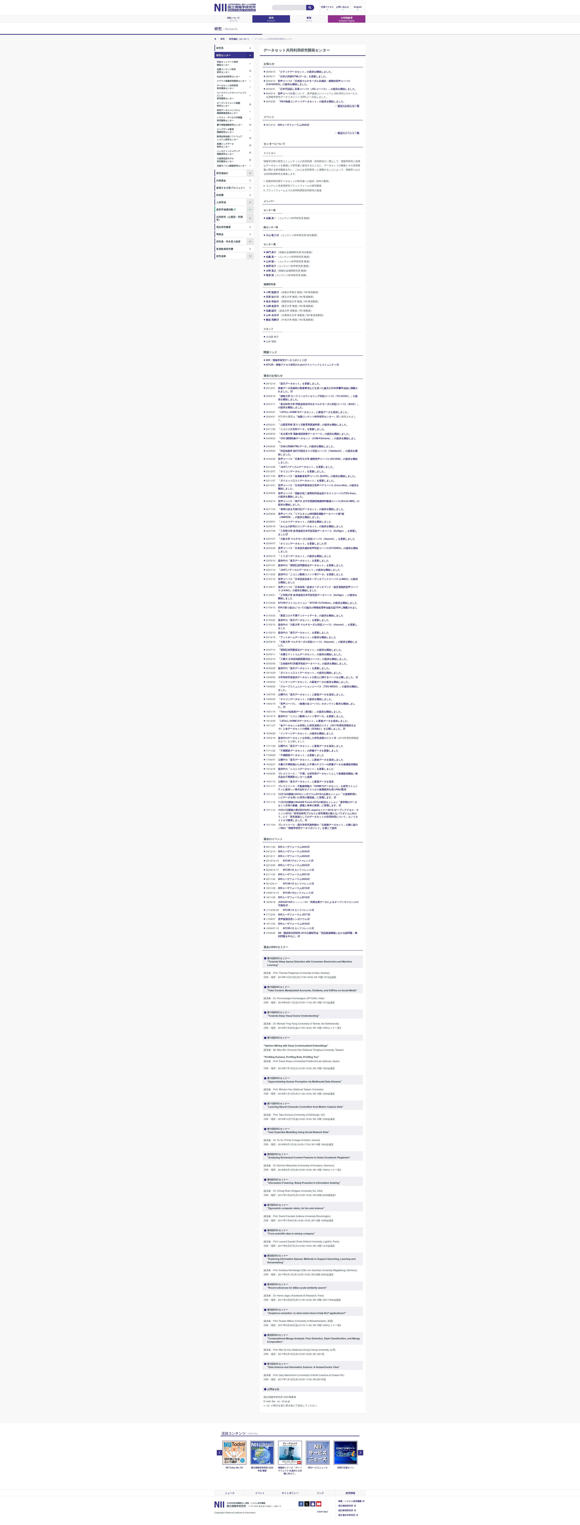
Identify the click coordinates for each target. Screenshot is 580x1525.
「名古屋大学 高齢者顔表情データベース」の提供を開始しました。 (314, 433)
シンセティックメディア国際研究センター (228, 152)
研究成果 (221, 256)
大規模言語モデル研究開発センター (225, 160)
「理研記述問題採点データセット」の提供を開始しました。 (310, 649)
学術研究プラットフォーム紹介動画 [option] (345, 1469)
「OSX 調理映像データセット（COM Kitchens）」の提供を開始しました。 (317, 439)
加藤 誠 (270, 310)
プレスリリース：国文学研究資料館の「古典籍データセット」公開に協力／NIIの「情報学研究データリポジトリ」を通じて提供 (318, 826)
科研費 (220, 195)
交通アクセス (327, 6)
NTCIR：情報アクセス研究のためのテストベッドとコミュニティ (301, 364)
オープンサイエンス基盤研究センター (228, 104)
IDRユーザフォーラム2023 (292, 856)
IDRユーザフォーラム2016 (292, 923)
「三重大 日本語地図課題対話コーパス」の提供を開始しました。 (313, 659)
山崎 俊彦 (271, 306)
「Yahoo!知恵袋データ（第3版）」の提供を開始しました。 (310, 711)
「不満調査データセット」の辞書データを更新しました (308, 750)
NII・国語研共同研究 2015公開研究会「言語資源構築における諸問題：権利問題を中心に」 (317, 934)
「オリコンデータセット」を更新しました (301, 543)
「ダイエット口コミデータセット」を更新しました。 (307, 480)
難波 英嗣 (271, 319)
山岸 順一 (271, 261)
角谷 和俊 (271, 301)
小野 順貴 (271, 292)
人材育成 (221, 202)
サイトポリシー (290, 1493)
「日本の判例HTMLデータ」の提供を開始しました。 (307, 446)
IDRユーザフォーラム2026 (292, 124)
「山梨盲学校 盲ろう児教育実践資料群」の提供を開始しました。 (313, 424)
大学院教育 (347, 19)
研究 (271, 19)
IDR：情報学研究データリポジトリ (285, 360)
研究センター (223, 55)
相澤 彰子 (271, 266)
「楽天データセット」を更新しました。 (300, 383)
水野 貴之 (271, 270)
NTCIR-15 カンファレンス (297, 883)
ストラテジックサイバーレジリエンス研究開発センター (231, 95)
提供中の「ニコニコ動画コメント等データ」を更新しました (310, 574)
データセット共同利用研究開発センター (227, 87)
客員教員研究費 (224, 249)
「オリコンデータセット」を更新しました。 (302, 471)
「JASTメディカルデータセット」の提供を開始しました (309, 569)
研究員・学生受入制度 (228, 241)
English (358, 6)
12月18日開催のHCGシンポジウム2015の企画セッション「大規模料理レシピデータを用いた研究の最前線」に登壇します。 (317, 795)
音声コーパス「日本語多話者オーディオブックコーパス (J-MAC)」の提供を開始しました (318, 580)
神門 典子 (271, 252)
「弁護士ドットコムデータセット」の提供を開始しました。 (310, 654)
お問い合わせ (342, 6)
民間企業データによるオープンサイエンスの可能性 (318, 903)
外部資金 (221, 180)
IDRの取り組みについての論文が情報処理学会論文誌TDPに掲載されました (317, 609)
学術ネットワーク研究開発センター (227, 63)
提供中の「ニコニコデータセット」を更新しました (306, 768)
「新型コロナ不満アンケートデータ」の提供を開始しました (310, 615)
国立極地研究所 (345, 1505)
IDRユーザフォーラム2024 (292, 851)
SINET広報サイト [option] (262, 1467)
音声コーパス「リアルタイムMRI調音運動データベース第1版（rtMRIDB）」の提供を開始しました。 (311, 515)
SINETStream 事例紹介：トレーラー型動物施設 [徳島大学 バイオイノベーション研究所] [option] (317, 1472)
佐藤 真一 (271, 218)
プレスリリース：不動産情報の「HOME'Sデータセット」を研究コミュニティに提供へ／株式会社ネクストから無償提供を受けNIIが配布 (318, 787)
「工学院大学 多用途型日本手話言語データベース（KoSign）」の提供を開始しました (317, 596)
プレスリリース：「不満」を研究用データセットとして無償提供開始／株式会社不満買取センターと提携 (318, 775)
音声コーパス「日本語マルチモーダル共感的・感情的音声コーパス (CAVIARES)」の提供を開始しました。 (308, 82)
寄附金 (220, 234)
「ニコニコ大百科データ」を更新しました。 (302, 429)
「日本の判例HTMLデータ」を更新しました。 (303, 76)
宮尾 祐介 (271, 296)
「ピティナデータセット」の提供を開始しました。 (305, 71)
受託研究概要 (223, 227)
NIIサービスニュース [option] (234, 1467)
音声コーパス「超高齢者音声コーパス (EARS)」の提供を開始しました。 (317, 476)
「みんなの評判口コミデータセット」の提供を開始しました (310, 526)
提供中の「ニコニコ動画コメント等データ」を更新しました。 (312, 716)
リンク (320, 1493)
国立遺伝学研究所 (346, 1514)
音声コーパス (285, 93)
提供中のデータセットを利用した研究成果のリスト (306, 738)
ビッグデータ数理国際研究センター (225, 130)
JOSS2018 (284, 902)
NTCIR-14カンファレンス (297, 892)
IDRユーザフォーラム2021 (292, 874)
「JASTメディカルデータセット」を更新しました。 (306, 466)
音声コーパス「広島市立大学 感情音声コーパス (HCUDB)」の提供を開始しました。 (318, 460)
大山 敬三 (271, 235)
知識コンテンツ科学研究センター (226, 71)
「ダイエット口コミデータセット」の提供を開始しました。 (310, 672)
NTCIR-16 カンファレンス (297, 869)
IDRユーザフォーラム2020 (292, 879)
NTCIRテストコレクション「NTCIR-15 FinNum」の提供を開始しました (317, 602)
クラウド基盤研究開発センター (231, 80)
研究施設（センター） (239, 38)
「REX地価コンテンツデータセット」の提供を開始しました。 (312, 101)
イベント (260, 1493)
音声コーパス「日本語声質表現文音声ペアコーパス (306, 485)
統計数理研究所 (345, 1510)
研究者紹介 (222, 173)
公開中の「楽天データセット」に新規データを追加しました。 (312, 694)
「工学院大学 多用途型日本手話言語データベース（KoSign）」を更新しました (317, 532)
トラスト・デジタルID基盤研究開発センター (229, 119)
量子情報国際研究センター (229, 124)
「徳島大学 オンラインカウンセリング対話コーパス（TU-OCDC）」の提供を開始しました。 (318, 397)
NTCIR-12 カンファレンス (297, 928)
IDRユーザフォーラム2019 (292, 888)
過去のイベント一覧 (348, 133)
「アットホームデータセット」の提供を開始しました (307, 637)
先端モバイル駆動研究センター (231, 165)
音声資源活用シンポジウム (292, 919)
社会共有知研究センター (228, 76)
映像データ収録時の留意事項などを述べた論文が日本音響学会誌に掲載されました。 (318, 389)
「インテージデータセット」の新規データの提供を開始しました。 (314, 682)
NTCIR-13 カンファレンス (297, 910)
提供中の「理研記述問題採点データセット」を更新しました (310, 565)
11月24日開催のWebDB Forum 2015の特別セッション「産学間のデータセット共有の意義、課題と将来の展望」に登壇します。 (317, 803)
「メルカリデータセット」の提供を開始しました (304, 521)
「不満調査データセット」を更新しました (301, 755)
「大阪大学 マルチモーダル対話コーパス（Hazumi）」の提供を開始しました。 (317, 643)
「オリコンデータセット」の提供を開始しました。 (306, 699)
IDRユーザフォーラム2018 (292, 897)
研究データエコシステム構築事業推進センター (228, 111)
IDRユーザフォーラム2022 (292, 865)
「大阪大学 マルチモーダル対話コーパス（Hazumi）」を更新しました (316, 538)
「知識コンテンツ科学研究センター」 (315, 416)
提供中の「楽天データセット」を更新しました (303, 560)
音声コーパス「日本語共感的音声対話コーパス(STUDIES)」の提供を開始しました (318, 549)
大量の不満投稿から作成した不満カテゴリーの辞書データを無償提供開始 (318, 764)
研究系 (220, 48)
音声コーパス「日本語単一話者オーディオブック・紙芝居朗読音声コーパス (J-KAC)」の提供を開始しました (318, 588)
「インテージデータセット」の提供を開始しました (306, 733)
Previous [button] (219, 1452)
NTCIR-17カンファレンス (297, 860)
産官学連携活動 (224, 209)
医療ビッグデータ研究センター (225, 145)
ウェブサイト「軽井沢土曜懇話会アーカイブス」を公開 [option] (290, 1470)
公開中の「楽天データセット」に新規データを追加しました (310, 746)
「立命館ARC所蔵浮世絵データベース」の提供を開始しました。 (313, 663)
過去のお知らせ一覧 (348, 106)
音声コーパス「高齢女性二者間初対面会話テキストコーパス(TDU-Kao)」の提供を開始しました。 (318, 494)
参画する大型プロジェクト (230, 187)
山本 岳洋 (271, 315)
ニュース (230, 1493)
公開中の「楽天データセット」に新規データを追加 (306, 781)
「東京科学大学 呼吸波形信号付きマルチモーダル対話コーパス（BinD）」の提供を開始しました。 (318, 405)
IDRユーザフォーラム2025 (292, 847)
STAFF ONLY (322, 1511)
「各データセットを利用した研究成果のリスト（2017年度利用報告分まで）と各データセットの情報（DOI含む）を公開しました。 (317, 727)
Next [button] (360, 1452)
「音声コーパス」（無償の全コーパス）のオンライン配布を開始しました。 (316, 705)
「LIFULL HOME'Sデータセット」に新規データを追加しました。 (314, 412)
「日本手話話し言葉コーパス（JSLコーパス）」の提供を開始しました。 (317, 89)
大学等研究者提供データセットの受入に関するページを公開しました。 (316, 677)
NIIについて (233, 19)
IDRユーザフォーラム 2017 (293, 914)
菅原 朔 (270, 275)
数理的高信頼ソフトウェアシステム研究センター (229, 138)
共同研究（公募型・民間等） (229, 218)
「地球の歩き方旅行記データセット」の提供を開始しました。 (312, 509)
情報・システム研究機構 (350, 1501)
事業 (309, 19)
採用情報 (350, 1493)
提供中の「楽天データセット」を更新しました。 (304, 668)
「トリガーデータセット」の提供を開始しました (304, 556)
